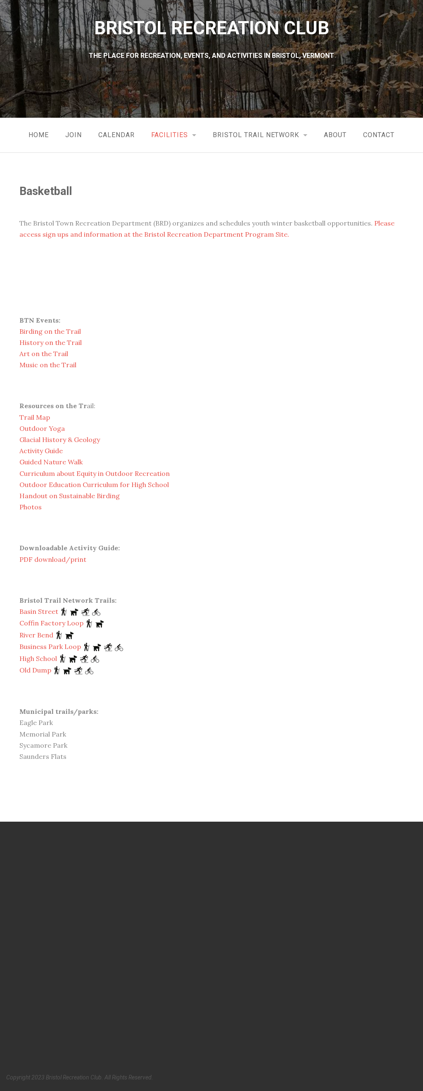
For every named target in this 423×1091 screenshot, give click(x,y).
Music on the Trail (47, 365)
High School (38, 658)
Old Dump (35, 670)
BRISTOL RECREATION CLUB (211, 28)
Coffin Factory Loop (51, 623)
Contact (378, 135)
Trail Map (34, 417)
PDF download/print (52, 559)
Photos (30, 507)
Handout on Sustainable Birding (69, 496)
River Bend (36, 635)
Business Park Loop (50, 646)
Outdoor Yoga (42, 428)
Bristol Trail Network (256, 135)
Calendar (116, 135)
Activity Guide (41, 451)
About (335, 135)
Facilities (169, 135)
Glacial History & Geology (59, 439)
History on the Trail (50, 342)
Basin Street (38, 611)
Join (73, 135)
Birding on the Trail (50, 331)
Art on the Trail (43, 353)
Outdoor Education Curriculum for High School (94, 484)
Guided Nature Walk (51, 462)
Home (39, 135)
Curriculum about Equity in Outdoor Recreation (94, 473)
